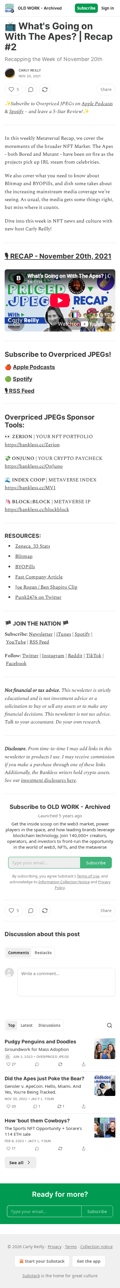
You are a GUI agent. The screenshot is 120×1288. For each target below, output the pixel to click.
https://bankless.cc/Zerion (32, 445)
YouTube (16, 642)
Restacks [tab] (43, 952)
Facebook (16, 663)
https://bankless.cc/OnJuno (34, 466)
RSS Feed (39, 642)
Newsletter (41, 634)
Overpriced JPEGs (52, 1057)
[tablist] (30, 953)
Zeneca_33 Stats (32, 546)
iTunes (63, 634)
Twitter (30, 656)
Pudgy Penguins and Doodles (40, 1042)
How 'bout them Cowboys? (37, 1121)
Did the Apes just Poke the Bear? (44, 1078)
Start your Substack (45, 1261)
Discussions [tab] (49, 1025)
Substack (31, 1275)
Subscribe (86, 8)
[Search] (109, 1025)
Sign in (107, 8)
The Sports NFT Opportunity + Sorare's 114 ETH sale (43, 1131)
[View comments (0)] (31, 89)
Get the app (88, 1261)
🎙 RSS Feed (19, 390)
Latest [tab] (27, 1025)
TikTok (93, 656)
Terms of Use (88, 876)
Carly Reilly (30, 70)
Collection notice (96, 1246)
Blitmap (24, 556)
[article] (60, 1053)
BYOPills (25, 567)
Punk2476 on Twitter (38, 597)
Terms (71, 1246)
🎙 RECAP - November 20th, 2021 (58, 256)
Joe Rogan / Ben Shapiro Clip (46, 587)
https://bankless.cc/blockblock (37, 509)
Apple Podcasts (97, 104)
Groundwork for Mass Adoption (37, 1049)
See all (16, 1162)
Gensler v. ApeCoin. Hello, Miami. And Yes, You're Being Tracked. (43, 1089)
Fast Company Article (39, 577)
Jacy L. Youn (42, 1099)
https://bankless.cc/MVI (30, 488)
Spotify (16, 111)
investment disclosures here (48, 780)
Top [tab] (11, 1025)
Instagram (53, 656)
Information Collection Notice (64, 881)
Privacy (54, 1246)
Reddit (75, 656)
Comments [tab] (18, 952)
